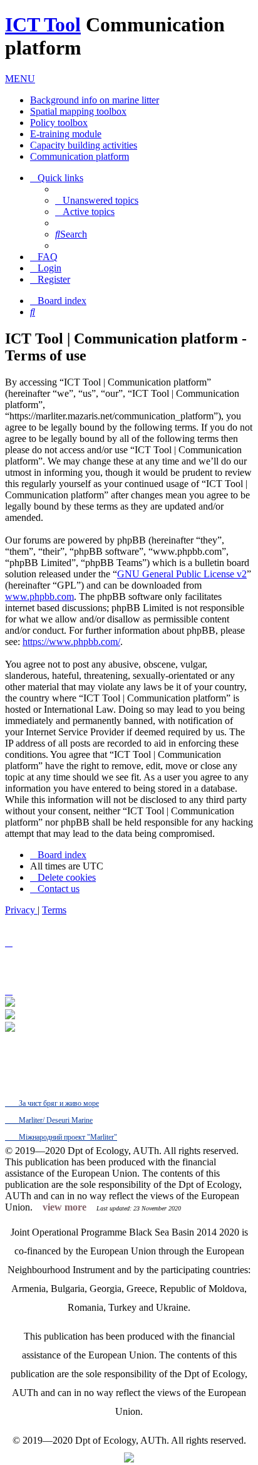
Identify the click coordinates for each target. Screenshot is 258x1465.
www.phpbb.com (39, 596)
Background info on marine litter (94, 100)
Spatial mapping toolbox (78, 111)
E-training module (65, 134)
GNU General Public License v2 (182, 574)
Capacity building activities (83, 145)
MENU (20, 78)
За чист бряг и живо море (58, 1103)
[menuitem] (96, 200)
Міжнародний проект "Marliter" (67, 1137)
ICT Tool (43, 24)
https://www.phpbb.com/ (71, 641)
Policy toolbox (59, 122)
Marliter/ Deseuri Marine (55, 1120)
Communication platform (79, 156)
